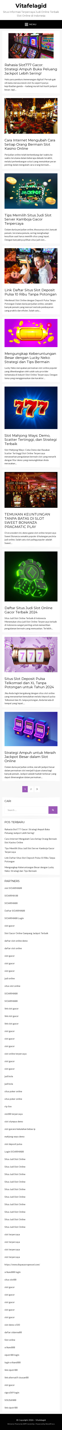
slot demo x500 (12, 1324)
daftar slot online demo (16, 940)
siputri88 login (12, 1355)
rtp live (8, 1106)
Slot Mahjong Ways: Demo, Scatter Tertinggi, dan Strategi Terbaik (31, 439)
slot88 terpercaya (14, 1114)
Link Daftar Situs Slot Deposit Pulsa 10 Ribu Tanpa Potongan (31, 292)
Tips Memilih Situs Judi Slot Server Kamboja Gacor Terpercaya (28, 219)
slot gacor (10, 925)
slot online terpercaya (15, 1053)
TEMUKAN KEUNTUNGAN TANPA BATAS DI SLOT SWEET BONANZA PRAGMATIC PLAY (27, 520)
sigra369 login (12, 1392)
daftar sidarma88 (13, 1332)
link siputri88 (11, 1370)
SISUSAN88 (10, 1400)
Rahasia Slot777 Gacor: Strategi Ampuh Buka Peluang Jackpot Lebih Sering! (31, 69)
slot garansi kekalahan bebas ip (20, 1129)
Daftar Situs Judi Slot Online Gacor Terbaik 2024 (29, 610)
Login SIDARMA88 (14, 1151)
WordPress (50, 1424)
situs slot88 (10, 1279)
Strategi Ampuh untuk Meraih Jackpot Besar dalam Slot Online (30, 757)
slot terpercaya (12, 1234)
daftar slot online (13, 948)
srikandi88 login (13, 1272)
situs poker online (13, 1091)
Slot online (10, 1339)
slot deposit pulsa (13, 1144)
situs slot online (12, 986)
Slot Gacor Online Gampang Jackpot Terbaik (26, 933)
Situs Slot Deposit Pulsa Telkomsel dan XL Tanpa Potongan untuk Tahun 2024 (29, 683)
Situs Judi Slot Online (15, 1159)
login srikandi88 (13, 1362)
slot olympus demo (14, 1121)
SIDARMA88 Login (14, 918)
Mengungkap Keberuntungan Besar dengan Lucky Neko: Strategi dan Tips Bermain (30, 357)
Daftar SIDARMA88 (15, 910)
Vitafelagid (31, 5)
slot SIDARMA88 (13, 888)
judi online (10, 978)
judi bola (9, 1076)
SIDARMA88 (11, 903)
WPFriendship (28, 1424)
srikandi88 (10, 1347)
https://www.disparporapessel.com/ (22, 1264)
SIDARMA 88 (11, 895)
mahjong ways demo (15, 1136)
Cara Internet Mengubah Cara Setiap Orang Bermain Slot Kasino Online (30, 144)
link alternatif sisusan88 (17, 1377)
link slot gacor (12, 1008)
